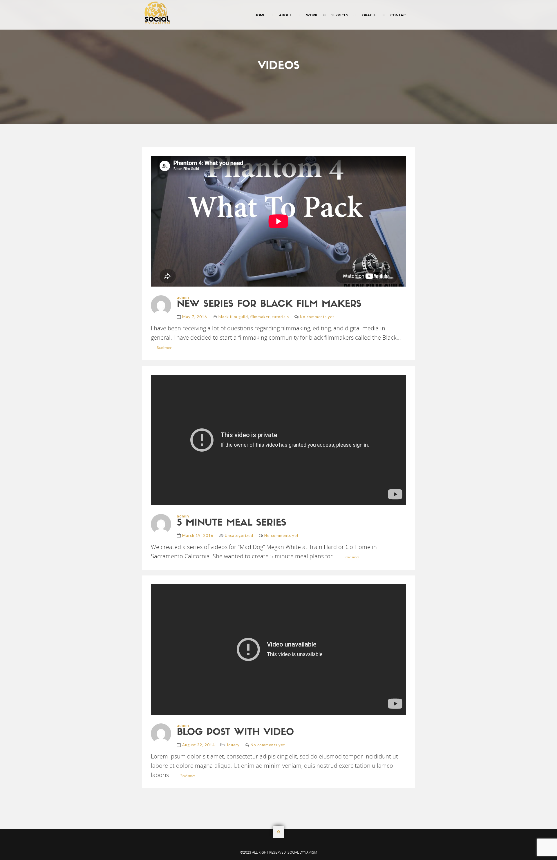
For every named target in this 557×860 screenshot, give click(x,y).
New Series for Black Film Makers (269, 304)
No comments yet (317, 316)
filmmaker (260, 316)
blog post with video (235, 732)
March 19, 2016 (198, 535)
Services (339, 15)
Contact (399, 15)
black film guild (233, 316)
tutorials (280, 316)
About (285, 15)
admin (183, 297)
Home (259, 15)
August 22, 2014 (198, 745)
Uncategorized (239, 535)
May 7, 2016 (194, 316)
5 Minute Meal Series (231, 523)
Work (311, 15)
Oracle (369, 15)
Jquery (233, 745)
